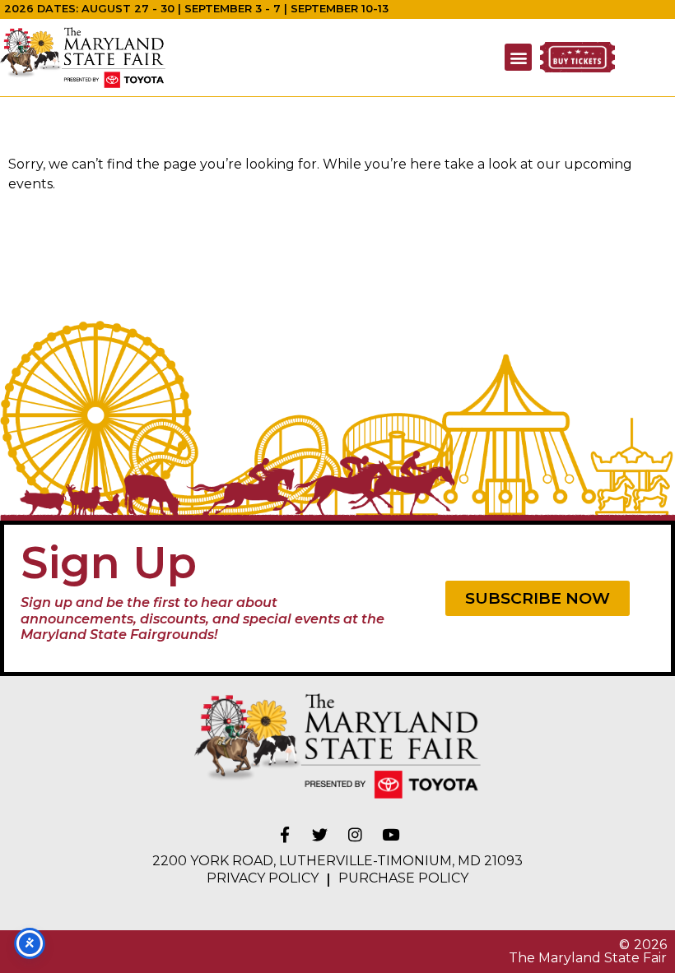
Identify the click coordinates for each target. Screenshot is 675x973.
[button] (518, 57)
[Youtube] (391, 834)
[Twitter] (320, 834)
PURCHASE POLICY (403, 878)
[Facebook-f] (284, 834)
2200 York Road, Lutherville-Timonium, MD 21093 (337, 861)
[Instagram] (355, 834)
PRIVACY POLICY (263, 878)
